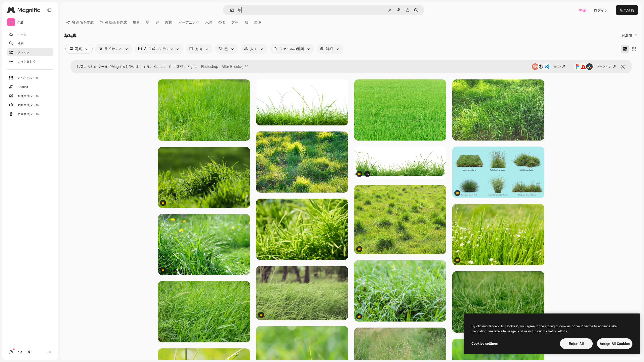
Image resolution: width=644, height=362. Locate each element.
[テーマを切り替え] (29, 352)
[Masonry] (625, 49)
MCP (557, 66)
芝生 (234, 22)
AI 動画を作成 (116, 22)
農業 (168, 22)
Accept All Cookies (615, 343)
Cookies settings (484, 343)
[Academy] (20, 352)
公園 (221, 22)
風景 (136, 22)
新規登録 (627, 10)
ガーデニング (188, 22)
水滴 (208, 22)
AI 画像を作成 (83, 22)
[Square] (634, 49)
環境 (257, 22)
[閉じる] (623, 67)
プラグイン (603, 66)
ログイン (601, 10)
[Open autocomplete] (230, 10)
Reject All (576, 343)
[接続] (11, 352)
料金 (582, 10)
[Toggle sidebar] (49, 10)
